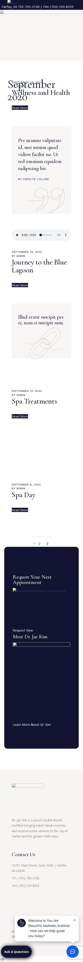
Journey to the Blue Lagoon (39, 266)
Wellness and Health (41, 92)
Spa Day (23, 494)
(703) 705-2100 (29, 878)
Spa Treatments (34, 401)
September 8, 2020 (26, 484)
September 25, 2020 (27, 251)
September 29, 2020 (27, 82)
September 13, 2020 (27, 391)
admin (20, 86)
